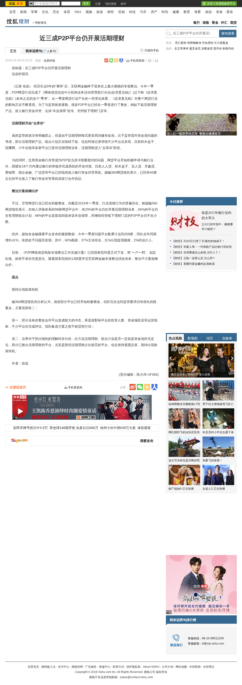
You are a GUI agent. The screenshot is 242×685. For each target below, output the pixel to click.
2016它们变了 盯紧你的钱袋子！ (204, 241)
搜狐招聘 (77, 666)
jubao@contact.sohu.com (136, 677)
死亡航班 (180, 43)
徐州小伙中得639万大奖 (118, 428)
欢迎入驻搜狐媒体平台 (221, 3)
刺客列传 (228, 48)
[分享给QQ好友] (116, 60)
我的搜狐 (111, 3)
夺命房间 (207, 43)
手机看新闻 (137, 60)
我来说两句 (41, 51)
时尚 (165, 12)
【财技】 (177, 241)
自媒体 (227, 338)
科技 (132, 12)
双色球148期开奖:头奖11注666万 (74, 428)
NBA (77, 12)
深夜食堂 (207, 48)
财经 (110, 12)
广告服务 (91, 666)
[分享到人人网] (121, 60)
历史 (56, 12)
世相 (121, 12)
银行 (196, 22)
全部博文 (208, 666)
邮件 (123, 3)
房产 (154, 12)
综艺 (210, 338)
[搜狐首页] (15, 3)
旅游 (208, 12)
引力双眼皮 (221, 43)
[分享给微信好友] (140, 387)
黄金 (215, 22)
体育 (67, 12)
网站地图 (181, 666)
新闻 (23, 12)
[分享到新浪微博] (106, 60)
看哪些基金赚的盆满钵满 (199, 264)
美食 (219, 12)
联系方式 (118, 666)
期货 (233, 22)
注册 (98, 3)
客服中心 (104, 666)
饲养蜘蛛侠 (194, 43)
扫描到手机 (152, 50)
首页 (12, 12)
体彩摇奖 (144, 428)
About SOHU (151, 666)
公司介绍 (167, 666)
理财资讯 (40, 22)
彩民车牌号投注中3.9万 (30, 428)
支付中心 (63, 666)
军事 (34, 12)
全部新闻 (195, 666)
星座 (229, 12)
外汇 (224, 22)
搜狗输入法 (48, 666)
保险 (206, 22)
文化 (45, 12)
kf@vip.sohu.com (213, 643)
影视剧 (193, 338)
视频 (89, 12)
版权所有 (161, 672)
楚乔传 (217, 48)
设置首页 (33, 666)
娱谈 (99, 12)
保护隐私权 (133, 666)
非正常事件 (181, 48)
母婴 (197, 12)
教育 (186, 12)
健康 (176, 12)
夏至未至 (195, 48)
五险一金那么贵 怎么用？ (199, 258)
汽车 (143, 12)
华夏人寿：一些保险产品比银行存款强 (207, 246)
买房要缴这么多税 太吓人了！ (202, 252)
